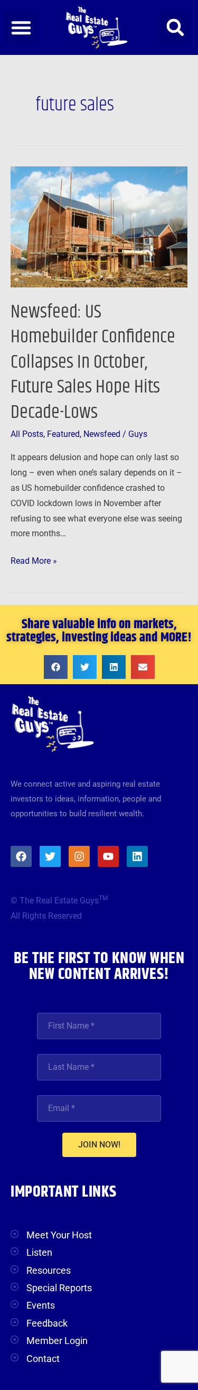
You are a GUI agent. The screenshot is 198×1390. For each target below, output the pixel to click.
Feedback (47, 1323)
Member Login (57, 1340)
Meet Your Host (59, 1234)
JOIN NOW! (99, 1145)
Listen (39, 1252)
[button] (21, 27)
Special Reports (59, 1287)
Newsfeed (101, 434)
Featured (63, 434)
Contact (43, 1358)
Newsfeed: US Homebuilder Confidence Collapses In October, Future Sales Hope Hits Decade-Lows (93, 362)
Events (40, 1305)
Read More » (34, 560)
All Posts (27, 434)
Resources (48, 1270)
